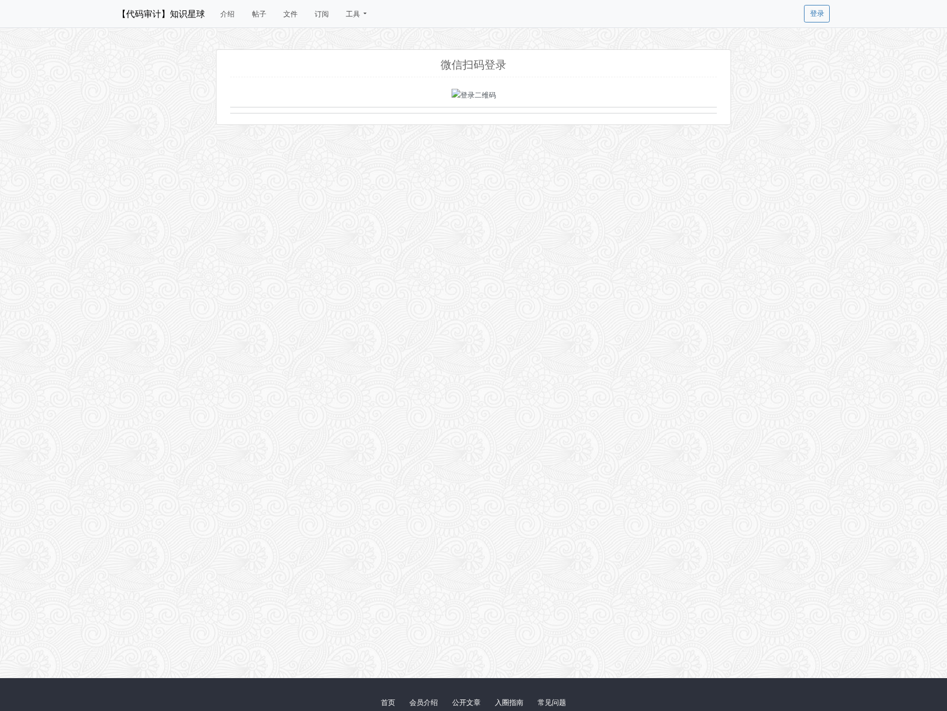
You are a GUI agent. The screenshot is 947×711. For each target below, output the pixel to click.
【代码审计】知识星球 (161, 14)
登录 (817, 13)
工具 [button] (354, 14)
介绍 (227, 14)
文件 (290, 14)
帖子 (259, 14)
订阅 (322, 14)
